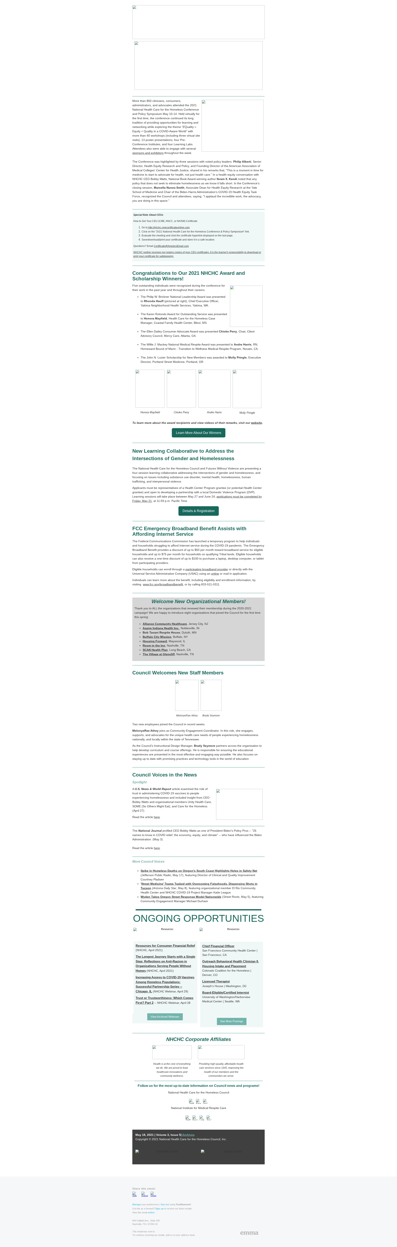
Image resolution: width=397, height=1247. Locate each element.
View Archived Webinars (165, 1016)
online (215, 573)
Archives (188, 1134)
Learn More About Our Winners (198, 433)
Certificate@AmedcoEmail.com (171, 246)
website (256, 422)
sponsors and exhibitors (148, 153)
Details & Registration (199, 511)
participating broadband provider (206, 569)
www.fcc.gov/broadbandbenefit (163, 584)
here (157, 817)
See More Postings (231, 1021)
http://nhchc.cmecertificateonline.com (169, 227)
